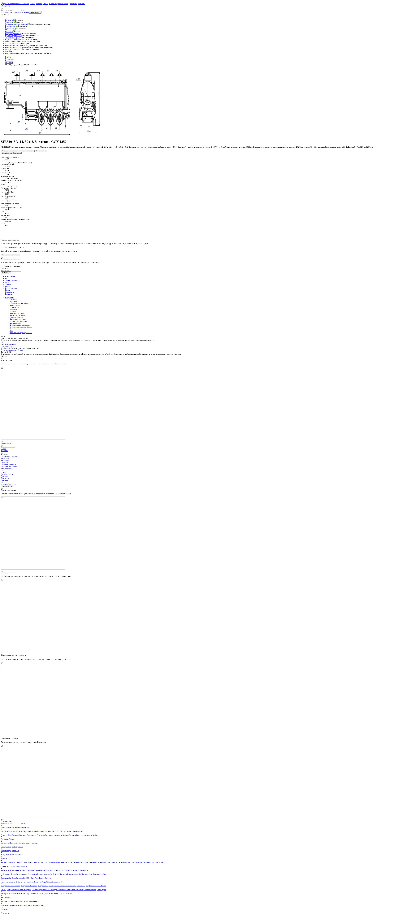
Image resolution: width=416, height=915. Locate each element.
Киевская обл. (78, 862)
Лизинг (32, 4)
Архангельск (26, 827)
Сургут (103, 890)
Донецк (34, 843)
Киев (70, 862)
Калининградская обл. (25, 862)
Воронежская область (84, 835)
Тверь (28, 894)
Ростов (73, 886)
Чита (42, 905)
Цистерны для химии (17, 315)
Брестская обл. (61, 831)
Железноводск (6, 851)
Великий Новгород (19, 835)
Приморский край (40, 882)
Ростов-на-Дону (83, 886)
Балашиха (8, 831)
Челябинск (13, 905)
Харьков (12, 901)
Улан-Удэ (4, 897)
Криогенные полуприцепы (20, 325)
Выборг (95, 835)
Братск (48, 831)
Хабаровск (5, 901)
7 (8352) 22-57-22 (7, 346)
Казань (3, 862)
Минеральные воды (22, 870)
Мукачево (68, 870)
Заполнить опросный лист (10, 255)
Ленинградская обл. (8, 866)
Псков (49, 882)
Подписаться (6, 272)
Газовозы (13, 311)
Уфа (9, 897)
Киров (85, 862)
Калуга (36, 862)
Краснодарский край (126, 862)
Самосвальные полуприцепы (20, 303)
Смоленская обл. (90, 890)
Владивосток (31, 835)
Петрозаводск (28, 882)
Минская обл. (41, 870)
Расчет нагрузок (55, 4)
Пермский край (11, 882)
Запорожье (18, 855)
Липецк (19, 866)
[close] (2, 257)
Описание (17, 153)
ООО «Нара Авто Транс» (34, 878)
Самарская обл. (12, 890)
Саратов (35, 890)
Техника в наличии (22, 4)
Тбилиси (11, 894)
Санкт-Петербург (24, 890)
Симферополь (70, 890)
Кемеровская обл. (61, 862)
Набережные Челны (8, 874)
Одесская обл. (6, 878)
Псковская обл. (57, 882)
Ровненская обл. (60, 886)
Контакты (81, 4)
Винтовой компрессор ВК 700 (21, 333)
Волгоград (41, 835)
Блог (13, 4)
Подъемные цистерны (18, 319)
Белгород (22, 831)
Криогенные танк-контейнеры (21, 327)
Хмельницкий (34, 901)
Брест (53, 831)
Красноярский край (151, 862)
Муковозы (13, 309)
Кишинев (106, 862)
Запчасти (39, 4)
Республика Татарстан (29, 886)
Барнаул (15, 831)
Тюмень (69, 894)
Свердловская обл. (58, 890)
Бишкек (43, 831)
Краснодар (114, 862)
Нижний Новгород (60, 874)
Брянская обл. (78, 831)
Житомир (15, 851)
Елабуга (14, 847)
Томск (41, 894)
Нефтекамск (32, 874)
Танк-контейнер (7, 468)
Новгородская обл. (74, 874)
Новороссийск (86, 874)
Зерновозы (13, 301)
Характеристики (7, 153)
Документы (73, 4)
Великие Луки (6, 835)
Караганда (43, 862)
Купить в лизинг (41, 151)
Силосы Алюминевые (9, 350)
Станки (20, 350)
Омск (14, 878)
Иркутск (4, 858)
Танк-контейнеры (16, 317)
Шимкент (4, 909)
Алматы (18, 827)
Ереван (20, 847)
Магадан (4, 870)
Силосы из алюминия (18, 329)
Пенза (3, 882)
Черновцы (36, 905)
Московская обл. (58, 870)
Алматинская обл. (7, 827)
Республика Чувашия (46, 886)
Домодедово (26, 843)
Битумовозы (14, 307)
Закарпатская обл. (7, 855)
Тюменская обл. (60, 894)
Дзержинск (5, 843)
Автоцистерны (15, 323)
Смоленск (80, 890)
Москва (49, 870)
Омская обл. (20, 878)
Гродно (11, 839)
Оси (11, 331)
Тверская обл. (20, 894)
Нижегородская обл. (44, 874)
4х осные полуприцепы (18, 321)
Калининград (11, 862)
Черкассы (21, 905)
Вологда (66, 835)
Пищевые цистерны (17, 313)
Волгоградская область (53, 835)
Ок (2, 356)
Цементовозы (15, 305)
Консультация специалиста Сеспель (22, 151)
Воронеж (72, 835)
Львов (24, 866)
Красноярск (139, 862)
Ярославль (5, 913)
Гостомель (4, 839)
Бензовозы (13, 300)
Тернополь (34, 894)
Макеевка (11, 870)
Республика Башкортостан (10, 886)
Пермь (20, 882)
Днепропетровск (16, 843)
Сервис (45, 4)
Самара (3, 890)
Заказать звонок (35, 12)
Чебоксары (5, 905)
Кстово (161, 862)
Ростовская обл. (95, 886)
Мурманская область (80, 870)
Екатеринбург (6, 847)
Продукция (5, 6)
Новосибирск (98, 874)
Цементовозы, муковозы (10, 457)
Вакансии (64, 4)
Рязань (103, 886)
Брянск (69, 831)
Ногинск (106, 874)
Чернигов (28, 905)
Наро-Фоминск (21, 874)
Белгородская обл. (32, 831)
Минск (32, 870)
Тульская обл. (49, 894)
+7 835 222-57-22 (7, 12)
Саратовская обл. (44, 890)
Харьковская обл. (22, 901)
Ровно (68, 886)
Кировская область (96, 862)
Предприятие (6, 4)
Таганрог (4, 894)
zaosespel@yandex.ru (21, 12)
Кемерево (51, 862)
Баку (2, 831)
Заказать (5, 151)
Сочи (99, 890)
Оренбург (48, 878)
